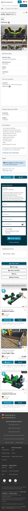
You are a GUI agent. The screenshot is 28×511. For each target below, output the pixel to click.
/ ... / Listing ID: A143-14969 (10, 8)
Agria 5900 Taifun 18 (14, 424)
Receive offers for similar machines (12, 232)
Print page (14, 267)
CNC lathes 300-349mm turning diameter (14, 439)
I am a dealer (8, 229)
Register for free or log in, (16, 163)
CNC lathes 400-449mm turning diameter (14, 435)
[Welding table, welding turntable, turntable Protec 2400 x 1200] (14, 339)
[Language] (24, 1)
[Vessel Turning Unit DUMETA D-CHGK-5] (14, 298)
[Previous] (2, 37)
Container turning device (9, 59)
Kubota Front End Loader (14, 428)
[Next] (25, 37)
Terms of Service (10, 508)
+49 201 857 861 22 (10, 415)
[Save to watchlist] (24, 13)
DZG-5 (4, 69)
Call (21, 177)
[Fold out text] (14, 326)
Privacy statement (14, 242)
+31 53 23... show (10, 254)
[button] (26, 1)
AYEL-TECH (5, 64)
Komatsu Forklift (9, 442)
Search (24, 5)
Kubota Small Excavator (14, 431)
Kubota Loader (19, 442)
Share (14, 274)
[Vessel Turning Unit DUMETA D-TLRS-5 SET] (14, 381)
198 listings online (7, 170)
